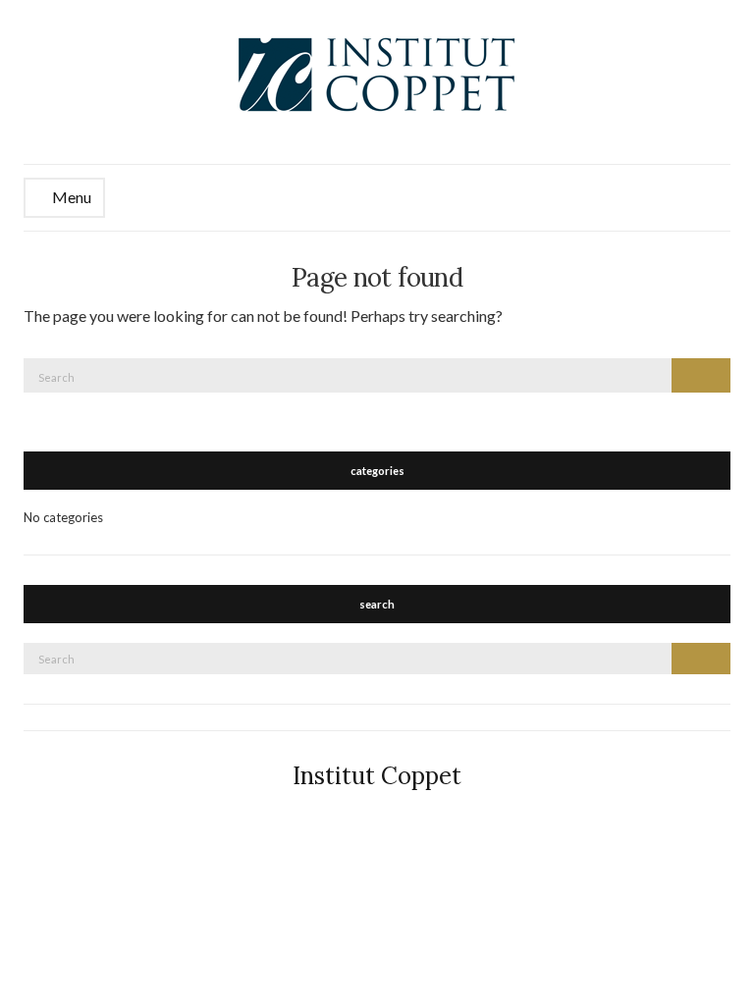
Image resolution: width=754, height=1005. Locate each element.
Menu (70, 196)
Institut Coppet (377, 776)
